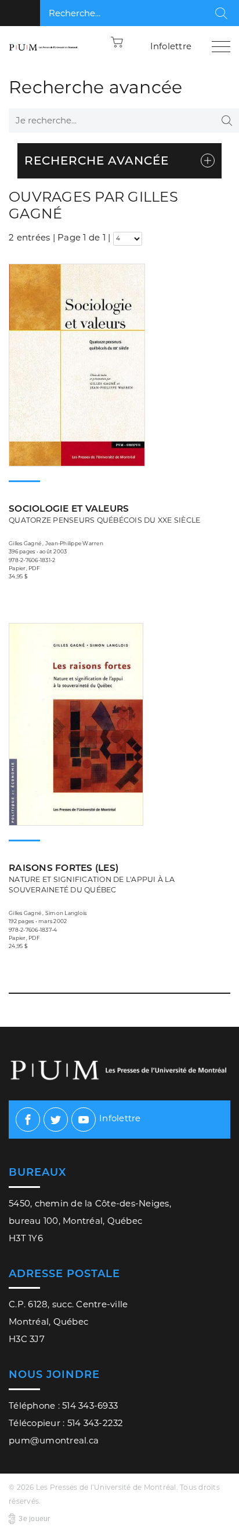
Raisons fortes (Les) (92, 878)
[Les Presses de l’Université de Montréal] (43, 46)
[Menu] (221, 46)
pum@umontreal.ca (54, 1440)
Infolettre (171, 46)
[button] (117, 42)
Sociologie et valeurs (104, 513)
